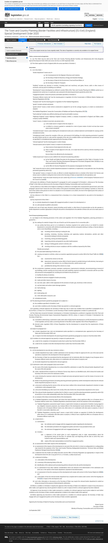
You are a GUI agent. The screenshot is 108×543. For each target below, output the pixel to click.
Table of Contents (11, 40)
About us (21, 532)
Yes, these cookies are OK (15, 9)
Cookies (60, 532)
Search (89, 25)
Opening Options (10, 58)
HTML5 (48, 526)
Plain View (88, 44)
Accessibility (35, 532)
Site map (28, 532)
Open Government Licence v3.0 (36, 537)
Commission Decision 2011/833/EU (31, 539)
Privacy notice (52, 532)
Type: (52, 22)
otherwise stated (57, 537)
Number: (46, 22)
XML (64, 526)
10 (41, 478)
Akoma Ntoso (70, 526)
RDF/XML (84, 526)
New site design (9, 532)
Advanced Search (98, 25)
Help (16, 532)
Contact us (44, 532)
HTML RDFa (77, 526)
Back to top (100, 521)
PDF (61, 526)
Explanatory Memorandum (36, 40)
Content (22, 40)
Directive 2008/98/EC (78, 177)
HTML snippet (55, 526)
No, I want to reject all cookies (70, 9)
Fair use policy (68, 532)
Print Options (97, 44)
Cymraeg (100, 19)
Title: (6, 22)
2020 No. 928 (23, 36)
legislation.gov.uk (17, 13)
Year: (39, 22)
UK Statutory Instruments (11, 36)
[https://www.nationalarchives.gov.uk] (93, 14)
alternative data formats (33, 526)
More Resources (52, 40)
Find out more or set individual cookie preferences (42, 9)
